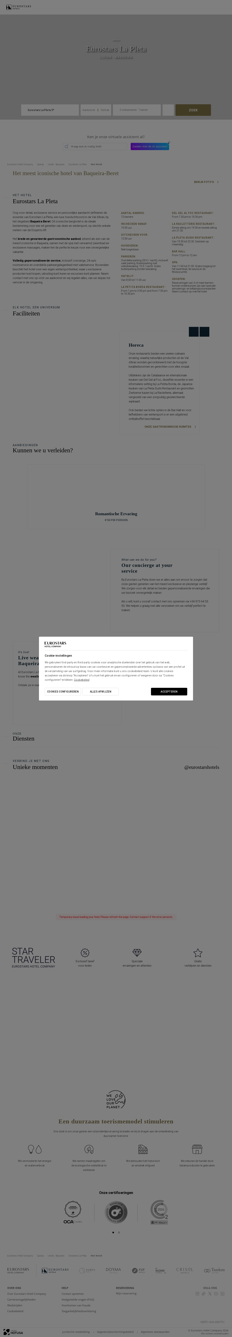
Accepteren (169, 691)
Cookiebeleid (81, 679)
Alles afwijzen (100, 691)
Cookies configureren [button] (63, 691)
